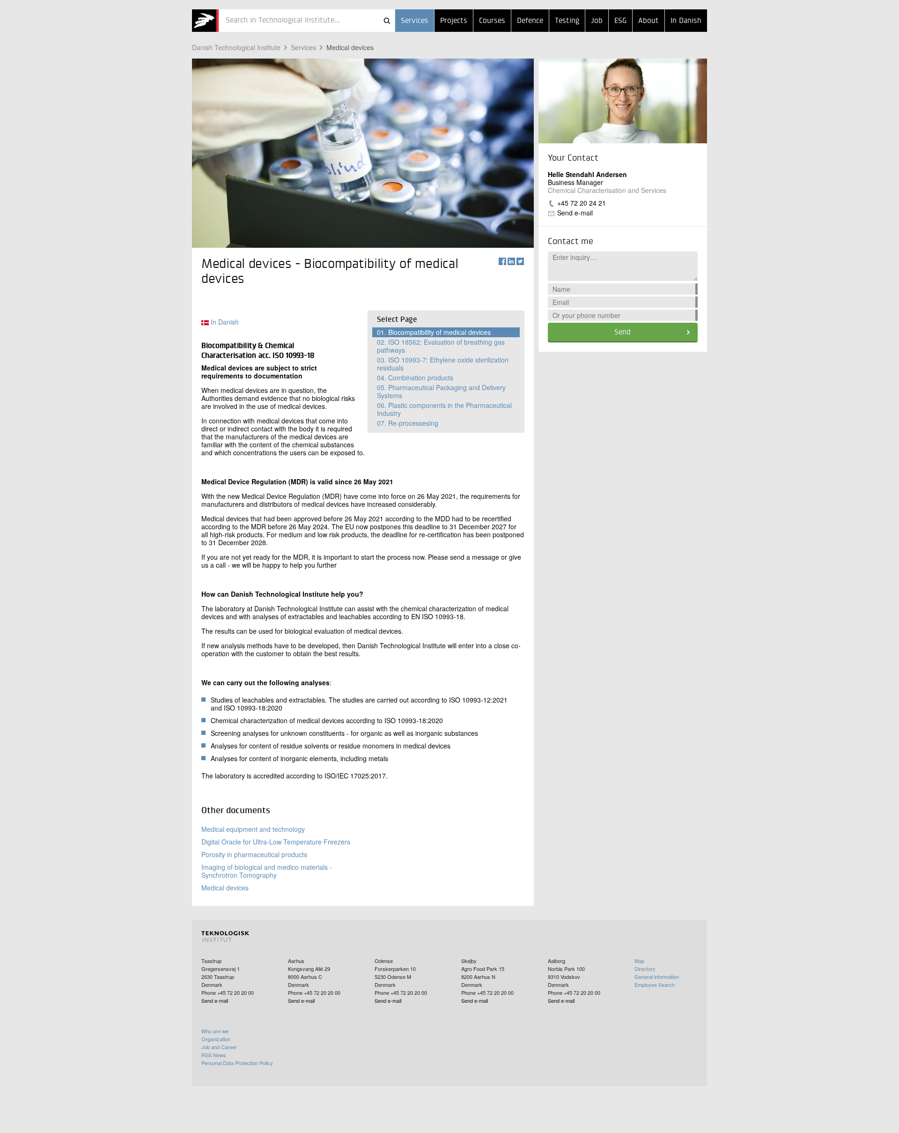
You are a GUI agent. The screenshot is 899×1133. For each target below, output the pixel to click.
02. (441, 346)
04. (415, 377)
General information (656, 976)
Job (597, 21)
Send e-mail (575, 212)
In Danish (686, 21)
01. (434, 332)
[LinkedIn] (511, 261)
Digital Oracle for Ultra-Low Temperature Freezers (275, 841)
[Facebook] (502, 261)
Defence (530, 21)
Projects (453, 21)
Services (414, 21)
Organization (215, 1039)
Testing (567, 21)
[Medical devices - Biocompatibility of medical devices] (205, 20)
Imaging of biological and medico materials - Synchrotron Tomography (266, 871)
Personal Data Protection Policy (237, 1062)
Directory (645, 968)
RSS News (213, 1055)
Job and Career (219, 1047)
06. (444, 409)
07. (407, 423)
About (648, 21)
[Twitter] (520, 261)
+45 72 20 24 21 (581, 202)
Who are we (214, 1031)
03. (442, 363)
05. (441, 391)
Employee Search (654, 984)
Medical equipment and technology (253, 829)
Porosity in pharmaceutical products (254, 854)
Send (622, 332)
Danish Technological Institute (236, 47)
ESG (620, 21)
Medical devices (350, 47)
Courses (492, 21)
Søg (387, 20)
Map (639, 960)
